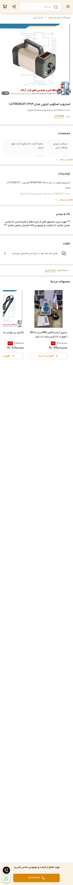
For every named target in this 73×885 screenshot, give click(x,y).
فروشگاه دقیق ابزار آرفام (59, 17)
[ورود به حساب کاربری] (14, 6)
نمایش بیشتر (66, 159)
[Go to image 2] (3, 93)
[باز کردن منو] (67, 6)
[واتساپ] (6, 878)
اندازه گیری (38, 17)
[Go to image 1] (6, 93)
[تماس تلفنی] (6, 870)
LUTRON (59, 116)
